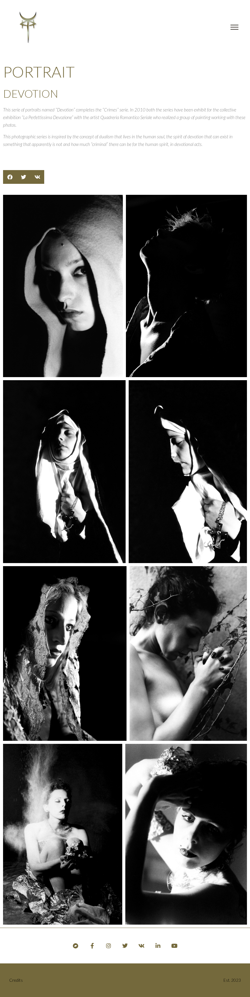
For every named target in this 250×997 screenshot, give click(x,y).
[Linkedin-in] (157, 945)
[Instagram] (108, 945)
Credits (16, 980)
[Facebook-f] (92, 945)
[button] (10, 177)
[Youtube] (174, 945)
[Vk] (141, 945)
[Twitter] (125, 945)
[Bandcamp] (75, 945)
